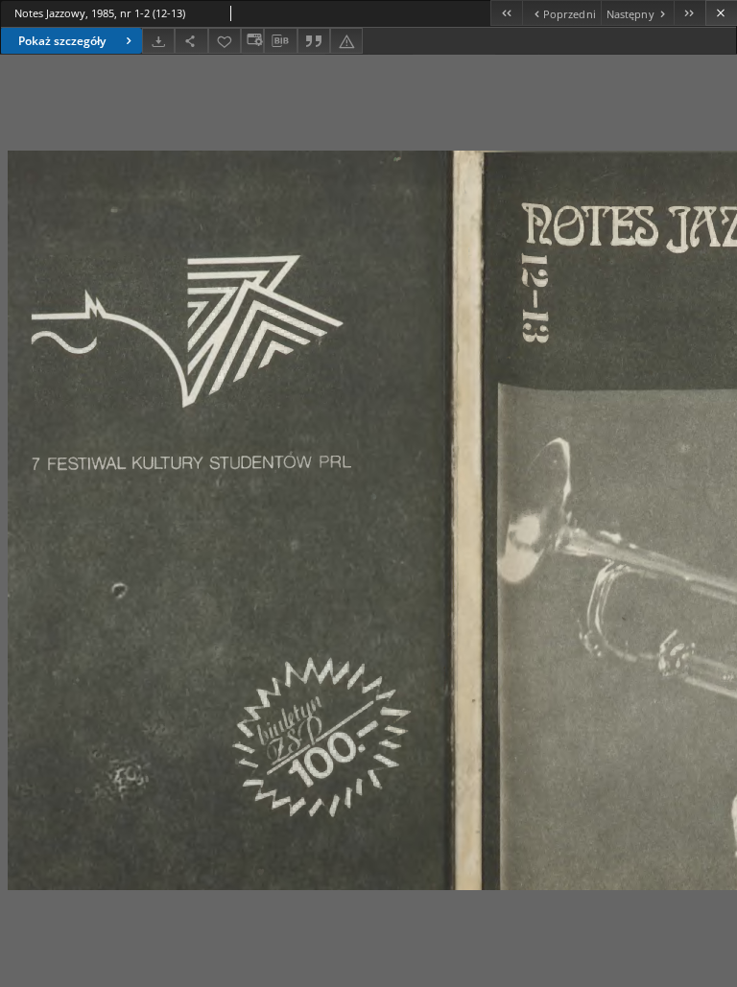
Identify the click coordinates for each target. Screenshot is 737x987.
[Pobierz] (158, 41)
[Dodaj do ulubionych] (224, 41)
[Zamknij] (721, 13)
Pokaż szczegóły (62, 41)
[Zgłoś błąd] (346, 41)
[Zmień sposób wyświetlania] (252, 41)
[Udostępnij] (191, 41)
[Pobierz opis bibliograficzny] (280, 41)
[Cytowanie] (313, 41)
